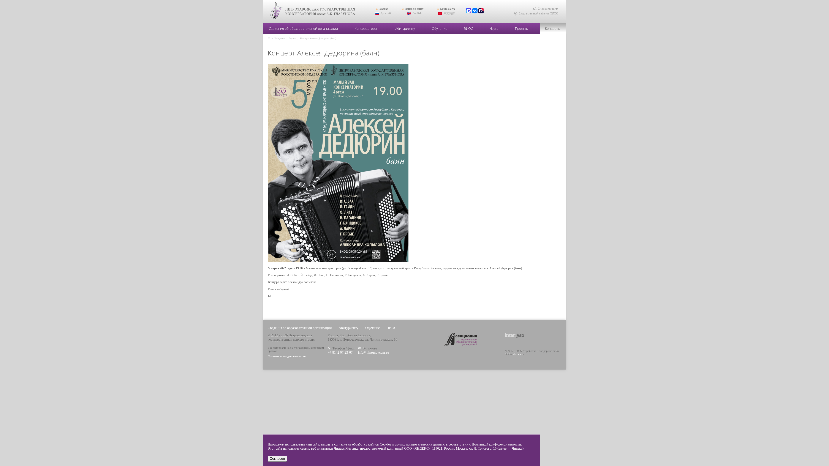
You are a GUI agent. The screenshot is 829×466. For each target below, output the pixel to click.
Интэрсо (518, 354)
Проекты (521, 28)
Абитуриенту (405, 28)
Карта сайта (447, 8)
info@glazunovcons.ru (373, 352)
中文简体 (449, 13)
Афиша (292, 38)
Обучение (439, 28)
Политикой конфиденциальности (496, 444)
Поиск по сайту (414, 8)
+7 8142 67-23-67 (340, 352)
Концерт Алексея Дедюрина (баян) (318, 38)
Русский (386, 13)
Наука (494, 28)
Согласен (277, 458)
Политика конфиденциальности (287, 356)
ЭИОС (468, 28)
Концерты (552, 28)
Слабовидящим (548, 8)
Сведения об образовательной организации (303, 28)
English (417, 13)
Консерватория (366, 28)
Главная (383, 8)
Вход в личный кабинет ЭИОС (538, 13)
